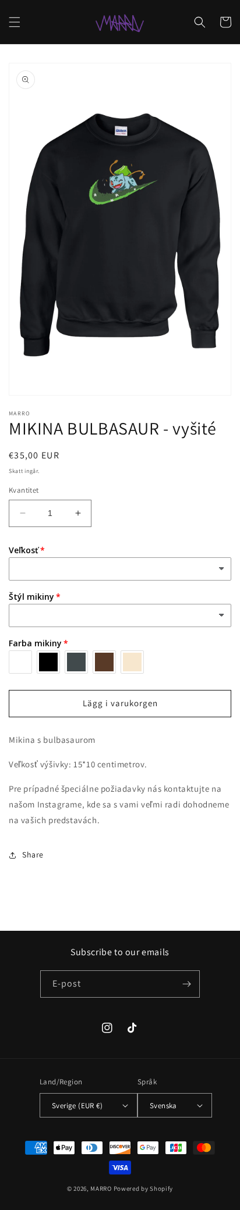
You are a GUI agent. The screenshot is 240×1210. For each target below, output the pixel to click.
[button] (14, 22)
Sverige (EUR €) (77, 1106)
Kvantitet (24, 490)
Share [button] (33, 854)
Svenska (163, 1106)
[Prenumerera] (186, 984)
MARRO (101, 1188)
